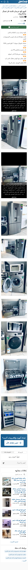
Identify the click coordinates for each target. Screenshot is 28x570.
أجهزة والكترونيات (18, 7)
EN (1, 2)
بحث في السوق (18, 474)
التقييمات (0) (7, 452)
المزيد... (23, 560)
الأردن (19, 6)
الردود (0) (20, 452)
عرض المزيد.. (14, 542)
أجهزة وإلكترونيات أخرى (7, 7)
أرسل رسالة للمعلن (15, 27)
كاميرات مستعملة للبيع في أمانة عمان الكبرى (16, 558)
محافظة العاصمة (13, 6)
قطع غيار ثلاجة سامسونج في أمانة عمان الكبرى (15, 551)
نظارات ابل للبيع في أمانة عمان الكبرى (17, 554)
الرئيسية (24, 6)
